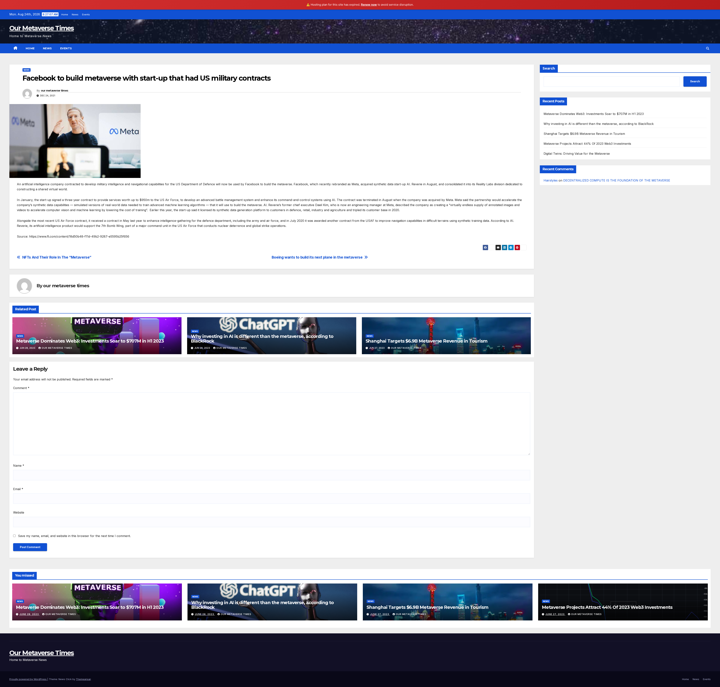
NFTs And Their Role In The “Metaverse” (56, 257)
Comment (21, 388)
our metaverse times (54, 90)
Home (64, 14)
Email (18, 489)
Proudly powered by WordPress (28, 679)
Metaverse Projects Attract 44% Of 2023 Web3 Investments (587, 144)
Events (85, 14)
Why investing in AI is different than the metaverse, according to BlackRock (262, 339)
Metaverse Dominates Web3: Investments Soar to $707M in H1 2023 (90, 341)
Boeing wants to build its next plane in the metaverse (317, 257)
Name (18, 465)
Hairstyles (551, 180)
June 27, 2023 (380, 614)
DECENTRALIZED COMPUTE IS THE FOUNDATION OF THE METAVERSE (616, 180)
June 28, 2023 (30, 614)
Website (18, 512)
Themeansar (83, 679)
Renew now (369, 4)
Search (549, 68)
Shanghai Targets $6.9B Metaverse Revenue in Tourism (426, 341)
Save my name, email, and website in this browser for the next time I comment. (74, 536)
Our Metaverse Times (41, 28)
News (74, 14)
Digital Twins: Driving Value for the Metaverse (577, 153)
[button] (707, 48)
